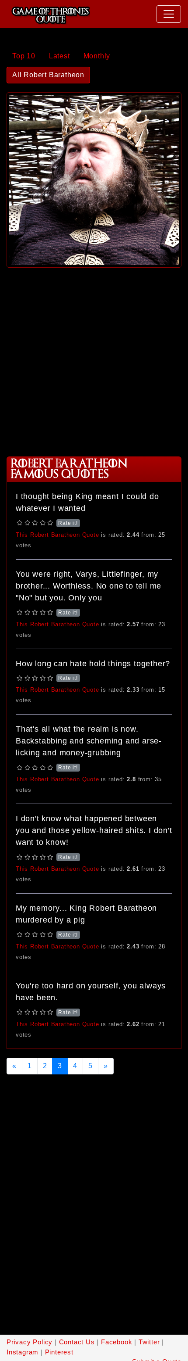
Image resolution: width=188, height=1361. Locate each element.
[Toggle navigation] (169, 14)
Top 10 (23, 56)
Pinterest (59, 1352)
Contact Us (77, 1342)
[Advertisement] (94, 359)
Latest (59, 56)
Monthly (97, 56)
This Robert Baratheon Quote (57, 534)
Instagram (22, 1352)
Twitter (149, 1342)
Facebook (116, 1342)
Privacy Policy (29, 1342)
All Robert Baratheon (48, 75)
